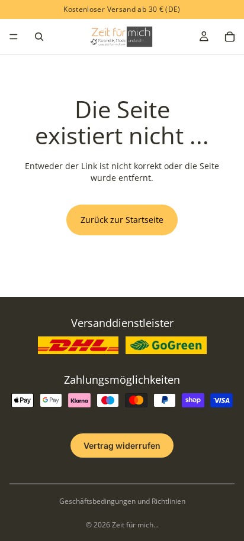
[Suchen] (39, 37)
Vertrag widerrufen (122, 445)
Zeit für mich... (135, 525)
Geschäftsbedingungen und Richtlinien (122, 501)
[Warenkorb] (230, 37)
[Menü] (13, 36)
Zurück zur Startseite (122, 219)
